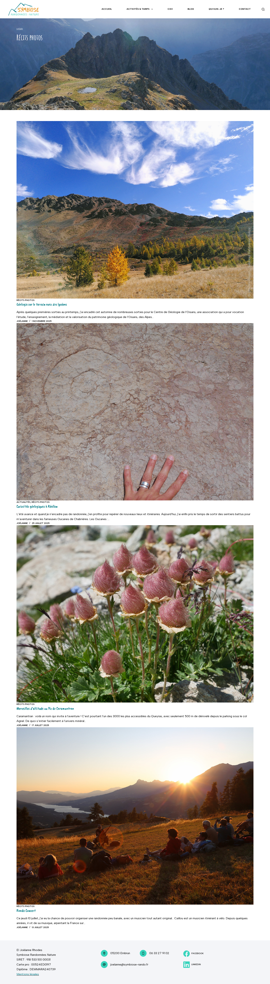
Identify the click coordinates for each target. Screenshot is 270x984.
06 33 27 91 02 (159, 953)
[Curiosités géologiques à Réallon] (135, 412)
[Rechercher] (263, 9)
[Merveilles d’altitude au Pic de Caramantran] (135, 614)
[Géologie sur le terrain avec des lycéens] (135, 210)
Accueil (107, 9)
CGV (170, 9)
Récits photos (26, 300)
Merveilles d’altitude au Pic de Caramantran (45, 708)
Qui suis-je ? (216, 9)
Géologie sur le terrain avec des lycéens (42, 304)
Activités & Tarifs (138, 9)
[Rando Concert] (135, 816)
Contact (245, 9)
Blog (191, 9)
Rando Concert (26, 910)
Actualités (23, 502)
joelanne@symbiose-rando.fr (129, 964)
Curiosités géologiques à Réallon (37, 506)
